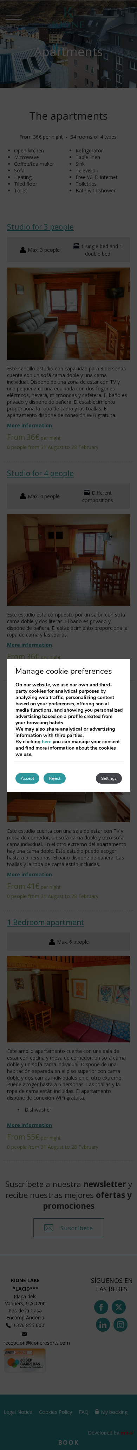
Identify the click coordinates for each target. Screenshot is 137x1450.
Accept (27, 778)
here (46, 741)
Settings (109, 778)
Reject (54, 778)
